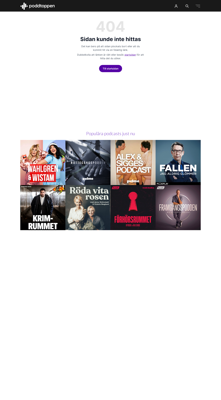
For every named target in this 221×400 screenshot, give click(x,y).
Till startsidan (110, 68)
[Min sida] (176, 6)
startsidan (130, 54)
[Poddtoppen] (37, 6)
